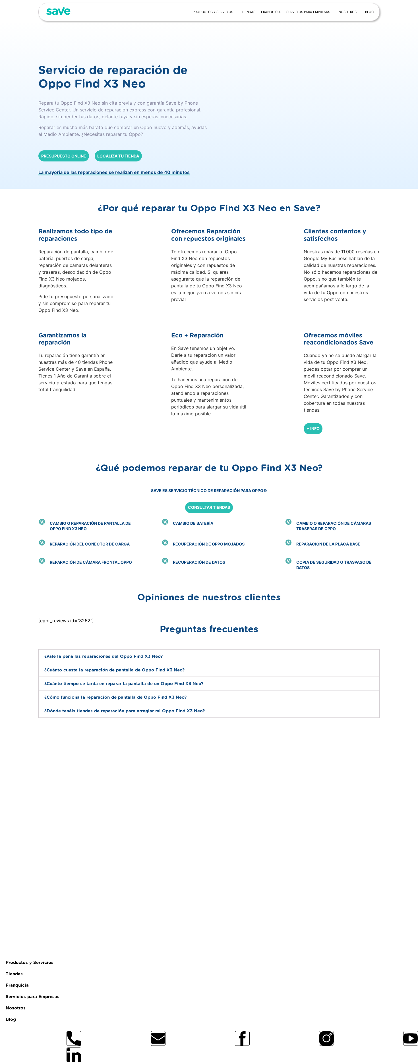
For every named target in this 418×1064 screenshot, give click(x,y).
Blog (369, 12)
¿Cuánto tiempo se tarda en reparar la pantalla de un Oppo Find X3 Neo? (123, 684)
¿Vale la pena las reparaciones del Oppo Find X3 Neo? (103, 656)
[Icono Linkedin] (74, 1055)
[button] (209, 656)
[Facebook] (242, 1038)
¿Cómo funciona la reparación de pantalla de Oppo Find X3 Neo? (115, 697)
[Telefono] (74, 1038)
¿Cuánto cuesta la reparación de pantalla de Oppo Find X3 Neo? (114, 670)
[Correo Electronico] (158, 1038)
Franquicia (271, 12)
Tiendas (248, 12)
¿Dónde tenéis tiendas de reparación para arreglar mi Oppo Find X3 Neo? (124, 711)
